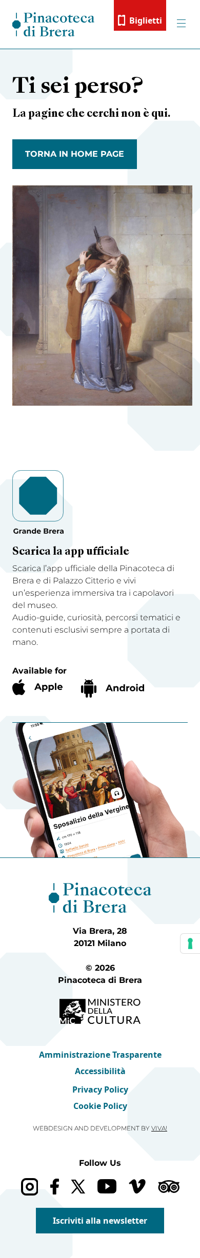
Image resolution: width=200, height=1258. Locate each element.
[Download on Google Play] (112, 688)
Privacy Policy (100, 1089)
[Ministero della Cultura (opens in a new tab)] (100, 1011)
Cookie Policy (100, 1106)
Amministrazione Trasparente (100, 1054)
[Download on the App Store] (37, 687)
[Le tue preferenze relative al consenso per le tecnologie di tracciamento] (190, 943)
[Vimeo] (137, 1186)
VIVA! (159, 1128)
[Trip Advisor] (168, 1186)
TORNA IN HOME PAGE (74, 154)
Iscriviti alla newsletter (100, 1220)
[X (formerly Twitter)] (78, 1186)
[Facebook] (54, 1186)
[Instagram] (29, 1187)
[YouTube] (106, 1186)
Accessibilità (100, 1071)
